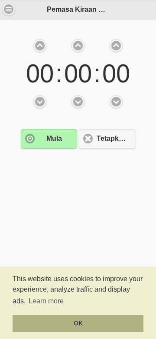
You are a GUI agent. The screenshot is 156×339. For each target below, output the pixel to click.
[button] (8, 9)
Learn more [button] (46, 301)
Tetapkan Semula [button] (116, 138)
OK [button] (78, 323)
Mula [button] (54, 138)
